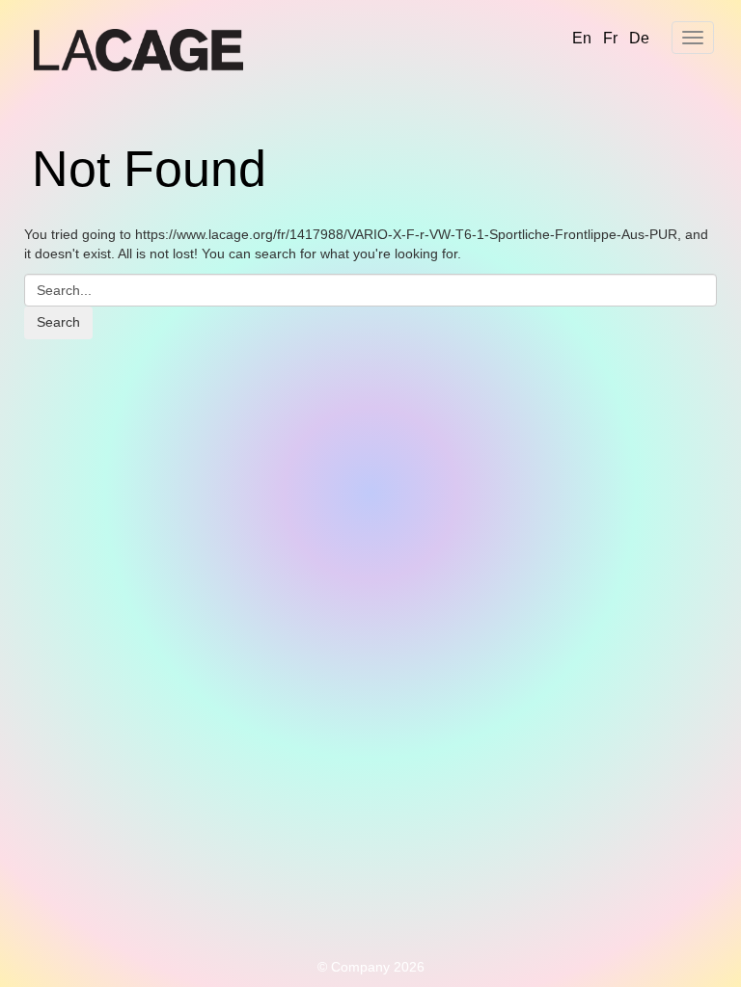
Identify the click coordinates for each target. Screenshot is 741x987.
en (581, 38)
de (639, 38)
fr (610, 38)
